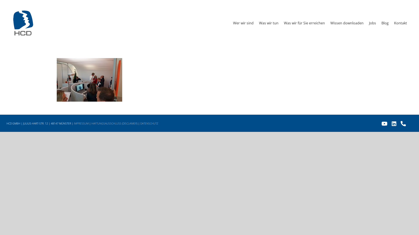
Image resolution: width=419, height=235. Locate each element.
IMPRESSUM (81, 123)
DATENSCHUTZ (149, 123)
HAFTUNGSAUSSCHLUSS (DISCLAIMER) (114, 123)
